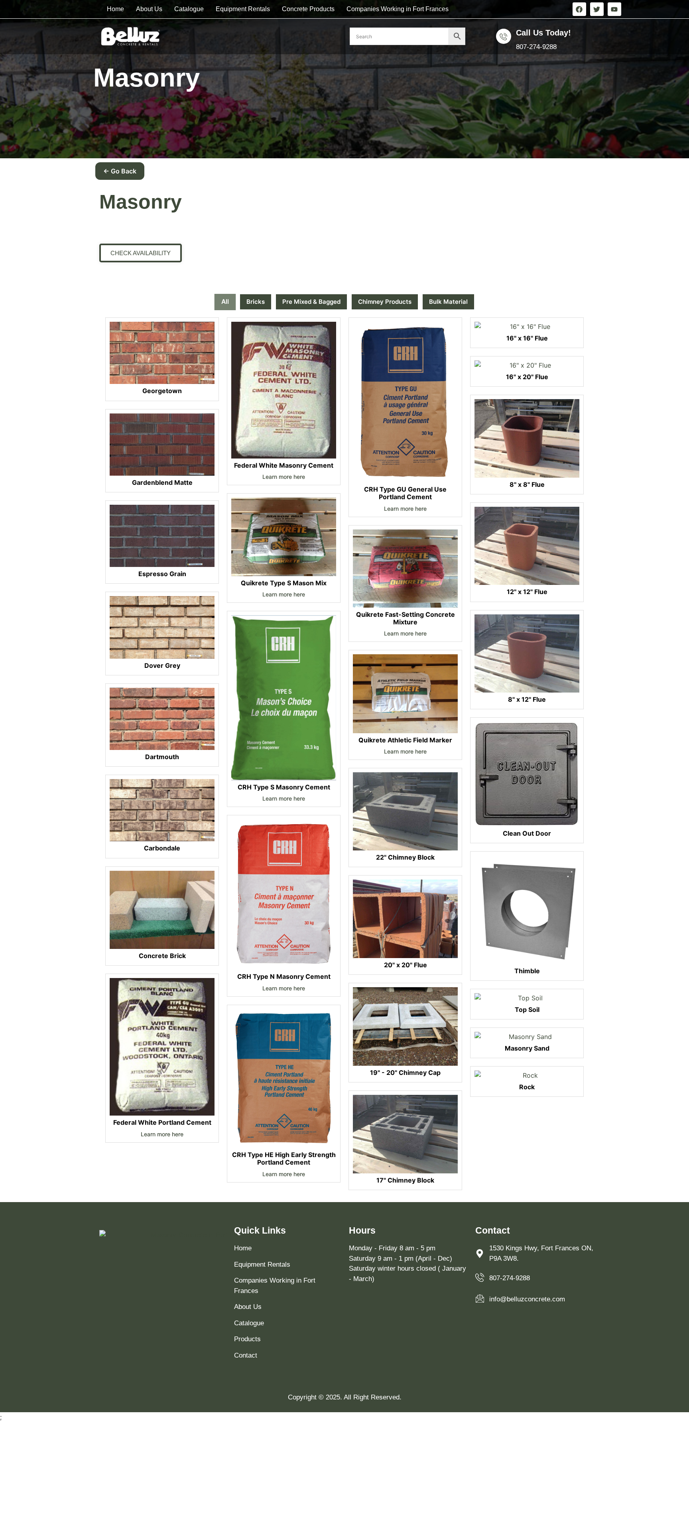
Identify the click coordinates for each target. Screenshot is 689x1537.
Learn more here (162, 1134)
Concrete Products (308, 9)
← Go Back (119, 171)
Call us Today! (543, 32)
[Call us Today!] (503, 36)
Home (115, 9)
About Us (149, 9)
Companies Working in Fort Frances (397, 9)
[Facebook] (579, 9)
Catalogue (189, 9)
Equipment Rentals (243, 9)
